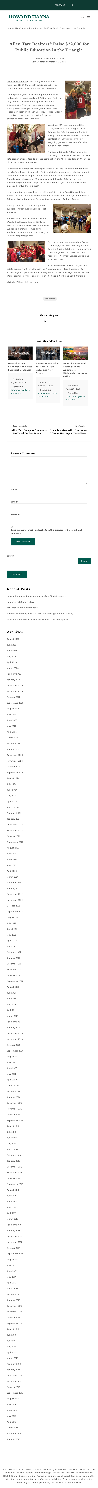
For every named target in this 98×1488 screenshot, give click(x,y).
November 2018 (14, 1172)
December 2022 (15, 894)
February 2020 (14, 1091)
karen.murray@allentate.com (20, 392)
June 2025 (12, 720)
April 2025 (12, 732)
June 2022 (12, 929)
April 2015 (11, 1422)
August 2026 (13, 639)
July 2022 (11, 923)
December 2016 (14, 1306)
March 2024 (13, 807)
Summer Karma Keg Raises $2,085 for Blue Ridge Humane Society (40, 613)
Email (14, 502)
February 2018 (14, 1225)
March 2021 (12, 1016)
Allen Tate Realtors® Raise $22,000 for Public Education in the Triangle (49, 47)
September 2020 (15, 1051)
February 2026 (14, 674)
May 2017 (11, 1277)
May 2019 (11, 1143)
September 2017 (15, 1253)
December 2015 (14, 1375)
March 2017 (12, 1288)
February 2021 (14, 1022)
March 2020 (13, 1085)
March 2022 (13, 946)
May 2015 (11, 1416)
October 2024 (13, 766)
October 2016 (13, 1317)
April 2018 (11, 1213)
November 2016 (14, 1311)
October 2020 (13, 1045)
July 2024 (11, 784)
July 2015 (11, 1404)
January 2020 (14, 1097)
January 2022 (13, 958)
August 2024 (13, 778)
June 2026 (12, 650)
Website (15, 514)
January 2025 (14, 749)
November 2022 (15, 900)
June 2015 (12, 1410)
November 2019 (14, 1109)
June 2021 (11, 998)
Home (10, 28)
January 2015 (13, 1439)
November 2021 (14, 969)
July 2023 (11, 853)
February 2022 (14, 952)
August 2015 (13, 1399)
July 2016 (11, 1335)
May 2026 (11, 656)
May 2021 (11, 1004)
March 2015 (12, 1427)
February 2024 (14, 813)
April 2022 (12, 940)
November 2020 (15, 1039)
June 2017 (11, 1271)
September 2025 (15, 703)
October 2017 (13, 1248)
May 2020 (11, 1074)
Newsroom (50, 298)
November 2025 (15, 691)
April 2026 (12, 662)
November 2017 (14, 1242)
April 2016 (11, 1352)
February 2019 (14, 1155)
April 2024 (12, 801)
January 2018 (13, 1230)
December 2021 (14, 964)
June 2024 (12, 790)
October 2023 (13, 836)
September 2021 (15, 981)
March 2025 (13, 737)
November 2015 (14, 1381)
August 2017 (13, 1259)
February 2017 (14, 1294)
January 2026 (14, 679)
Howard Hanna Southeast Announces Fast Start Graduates (20, 367)
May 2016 (11, 1346)
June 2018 (12, 1201)
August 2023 (13, 848)
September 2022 (15, 911)
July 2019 (11, 1132)
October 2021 (13, 975)
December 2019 (14, 1103)
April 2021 (11, 1010)
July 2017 (11, 1265)
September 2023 (15, 842)
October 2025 (13, 697)
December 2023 (15, 824)
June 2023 (12, 859)
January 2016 (13, 1369)
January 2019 (13, 1161)
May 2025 (11, 726)
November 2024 (15, 761)
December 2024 (15, 755)
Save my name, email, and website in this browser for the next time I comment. (46, 532)
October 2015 (13, 1387)
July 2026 (11, 645)
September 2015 (15, 1393)
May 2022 (11, 935)
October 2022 (13, 906)
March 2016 (12, 1358)
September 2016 (15, 1323)
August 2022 (13, 917)
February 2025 (14, 743)
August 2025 (13, 708)
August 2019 (13, 1126)
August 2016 (13, 1329)
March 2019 (12, 1149)
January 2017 (13, 1300)
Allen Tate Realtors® (17, 81)
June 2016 (12, 1341)
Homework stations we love (20, 602)
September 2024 (15, 772)
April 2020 (12, 1080)
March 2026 (13, 668)
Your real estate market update (23, 607)
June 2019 (12, 1138)
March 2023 (13, 877)
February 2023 (14, 882)
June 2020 (12, 1068)
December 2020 (15, 1033)
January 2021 (13, 1027)
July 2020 (11, 1062)
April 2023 (12, 871)
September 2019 (15, 1120)
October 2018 (13, 1178)
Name (15, 489)
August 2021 (13, 987)
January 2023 (13, 888)
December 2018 (14, 1167)
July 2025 (11, 714)
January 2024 (14, 819)
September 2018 (15, 1184)
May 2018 (11, 1207)
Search (10, 556)
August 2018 (13, 1190)
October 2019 (13, 1114)
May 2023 (11, 865)
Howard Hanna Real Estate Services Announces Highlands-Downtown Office (75, 370)
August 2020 (13, 1056)
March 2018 (12, 1219)
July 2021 (11, 993)
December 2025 (15, 685)
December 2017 (14, 1236)
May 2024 (11, 795)
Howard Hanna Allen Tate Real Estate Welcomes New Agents (47, 368)
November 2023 (15, 830)
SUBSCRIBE (17, 574)
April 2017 (11, 1283)
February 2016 (14, 1364)
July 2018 (11, 1196)
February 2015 (14, 1433)
